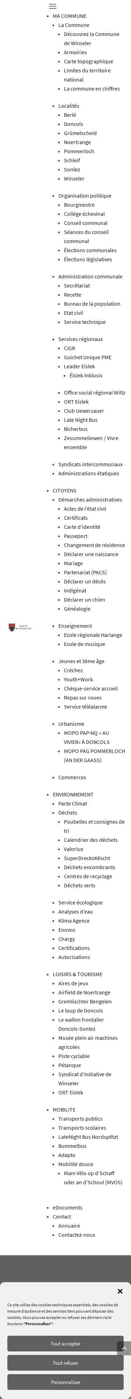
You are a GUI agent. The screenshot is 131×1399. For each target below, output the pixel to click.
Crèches (73, 670)
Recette (72, 294)
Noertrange (77, 142)
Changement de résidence (94, 544)
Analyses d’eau (75, 911)
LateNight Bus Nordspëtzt (88, 1136)
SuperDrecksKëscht (87, 857)
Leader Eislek (79, 366)
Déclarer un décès (85, 581)
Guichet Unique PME (87, 357)
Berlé (70, 114)
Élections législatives (88, 259)
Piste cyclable (74, 1055)
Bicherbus (76, 428)
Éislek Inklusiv (86, 375)
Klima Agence (74, 920)
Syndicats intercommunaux (90, 464)
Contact (62, 1216)
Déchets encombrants (89, 867)
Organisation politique (84, 195)
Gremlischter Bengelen (85, 1001)
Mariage (73, 563)
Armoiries (75, 52)
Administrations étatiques (88, 473)
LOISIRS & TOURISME (77, 974)
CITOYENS (65, 490)
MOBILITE (64, 1109)
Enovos (66, 929)
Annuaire (69, 1225)
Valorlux (73, 848)
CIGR (69, 348)
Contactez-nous (76, 1234)
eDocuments (67, 1207)
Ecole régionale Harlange (93, 634)
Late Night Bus (80, 419)
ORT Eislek (76, 401)
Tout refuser (65, 1362)
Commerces (72, 777)
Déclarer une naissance (91, 554)
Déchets (67, 812)
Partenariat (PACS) (85, 572)
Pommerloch (79, 151)
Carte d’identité (82, 526)
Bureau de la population (92, 303)
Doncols (73, 123)
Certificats (76, 517)
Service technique (85, 321)
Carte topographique (88, 61)
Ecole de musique (84, 643)
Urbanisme (71, 723)
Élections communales (90, 250)
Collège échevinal (84, 213)
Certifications (74, 947)
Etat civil (73, 312)
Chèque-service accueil (91, 688)
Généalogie (77, 608)
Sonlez (72, 169)
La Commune (73, 24)
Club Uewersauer (84, 410)
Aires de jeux (73, 983)
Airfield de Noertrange (84, 992)
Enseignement (75, 625)
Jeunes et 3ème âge (81, 661)
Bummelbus (72, 1145)
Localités (68, 105)
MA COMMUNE (69, 15)
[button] (120, 1291)
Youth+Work (78, 679)
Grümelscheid (80, 132)
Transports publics (80, 1118)
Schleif (72, 160)
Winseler (74, 178)
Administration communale (90, 276)
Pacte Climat (72, 803)
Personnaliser (65, 1382)
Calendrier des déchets (91, 839)
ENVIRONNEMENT (73, 794)
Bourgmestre (79, 204)
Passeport (75, 535)
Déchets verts (79, 885)
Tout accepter (65, 1343)
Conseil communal (86, 222)
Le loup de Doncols (80, 1010)
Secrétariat (77, 285)
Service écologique (80, 902)
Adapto (66, 1154)
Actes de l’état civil (85, 508)
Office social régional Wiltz (94, 392)
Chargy (66, 938)
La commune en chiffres (92, 88)
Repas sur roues (83, 697)
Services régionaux (80, 338)
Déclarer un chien (84, 599)
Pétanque (69, 1064)
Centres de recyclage (88, 876)
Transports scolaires (82, 1127)
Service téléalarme (85, 706)
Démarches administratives (90, 499)
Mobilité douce (75, 1163)
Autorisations (74, 956)
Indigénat (75, 590)
